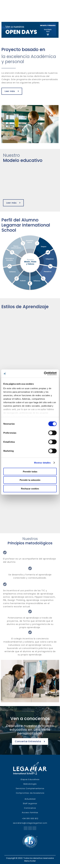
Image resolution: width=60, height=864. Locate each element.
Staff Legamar (30, 803)
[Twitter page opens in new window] (30, 828)
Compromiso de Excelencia (30, 793)
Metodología (30, 784)
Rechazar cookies (30, 488)
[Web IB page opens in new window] (30, 847)
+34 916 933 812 (30, 818)
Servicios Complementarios (30, 788)
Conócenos (30, 808)
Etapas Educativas (30, 779)
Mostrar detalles (42, 462)
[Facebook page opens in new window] (26, 828)
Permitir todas (30, 471)
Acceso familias (30, 812)
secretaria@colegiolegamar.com (30, 823)
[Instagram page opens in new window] (34, 828)
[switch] (52, 432)
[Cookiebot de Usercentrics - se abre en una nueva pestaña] (44, 373)
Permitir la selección (30, 480)
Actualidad (30, 799)
